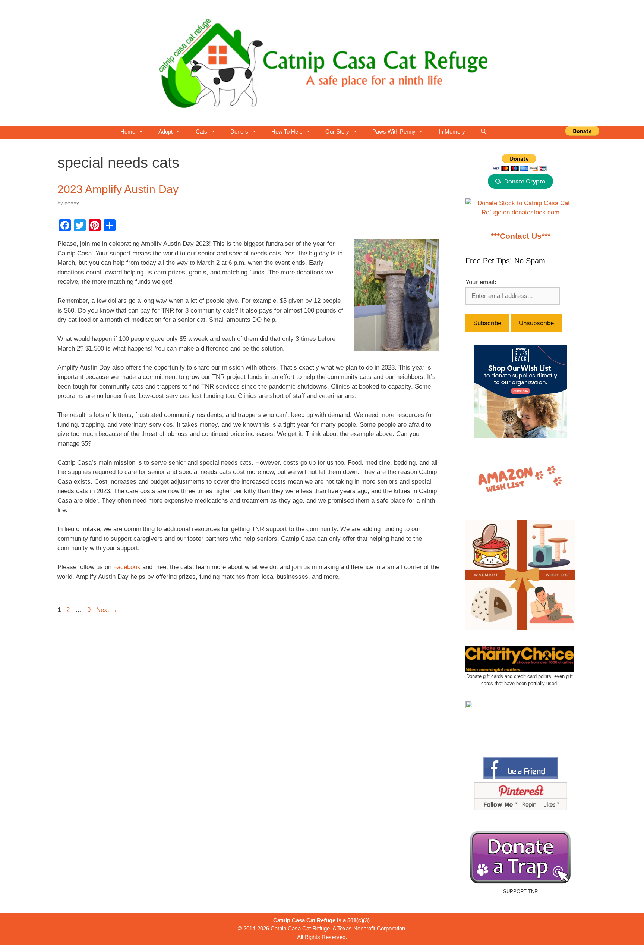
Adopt (165, 131)
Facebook (127, 567)
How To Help (286, 131)
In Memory (452, 131)
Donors (239, 131)
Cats (201, 131)
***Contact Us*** (520, 236)
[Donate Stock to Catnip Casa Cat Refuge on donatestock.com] (520, 212)
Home (127, 131)
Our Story (337, 131)
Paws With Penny (394, 131)
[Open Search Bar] (484, 131)
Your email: (480, 282)
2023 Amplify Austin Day (118, 189)
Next (106, 609)
